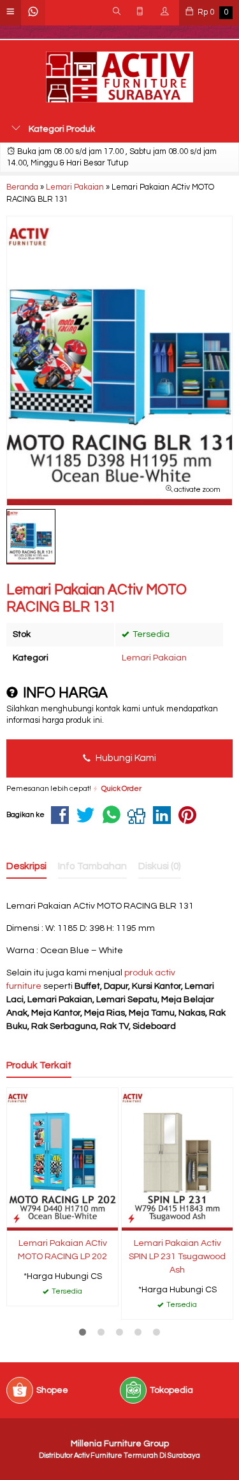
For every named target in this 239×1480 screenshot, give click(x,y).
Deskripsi (26, 866)
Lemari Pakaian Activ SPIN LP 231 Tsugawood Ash (177, 1256)
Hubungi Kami (125, 758)
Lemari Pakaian (154, 657)
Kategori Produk (61, 129)
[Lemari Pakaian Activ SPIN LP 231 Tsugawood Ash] (177, 1158)
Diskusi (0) (159, 866)
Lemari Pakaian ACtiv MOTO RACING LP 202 (62, 1250)
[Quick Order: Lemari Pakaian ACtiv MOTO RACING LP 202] (16, 1219)
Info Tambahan (92, 866)
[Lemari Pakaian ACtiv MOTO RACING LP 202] (62, 1158)
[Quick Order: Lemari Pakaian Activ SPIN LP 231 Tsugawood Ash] (131, 1219)
